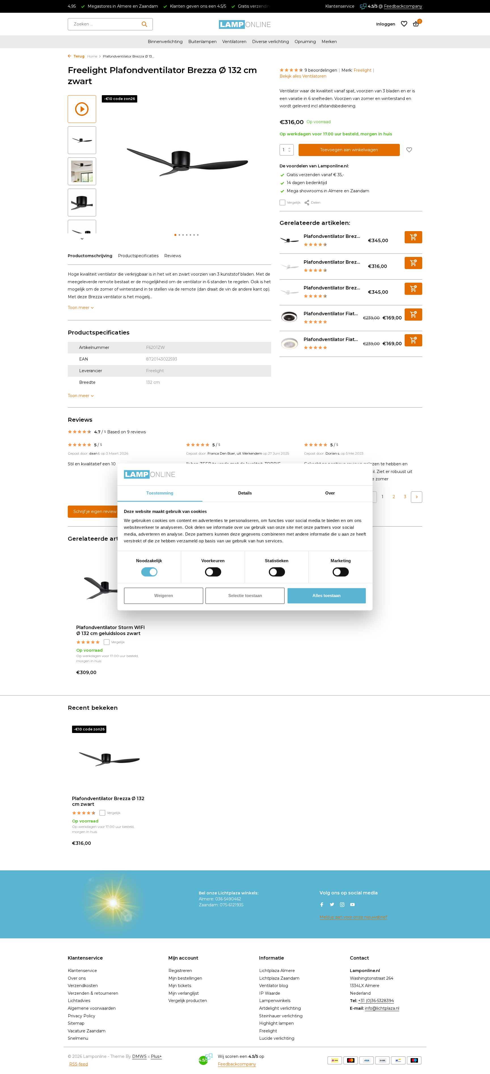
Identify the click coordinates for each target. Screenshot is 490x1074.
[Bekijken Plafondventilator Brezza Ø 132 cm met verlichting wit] (289, 292)
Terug (79, 56)
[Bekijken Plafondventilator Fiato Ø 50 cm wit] (289, 344)
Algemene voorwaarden (92, 1008)
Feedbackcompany (403, 6)
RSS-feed (78, 1064)
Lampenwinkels (274, 1000)
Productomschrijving (90, 255)
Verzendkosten (83, 985)
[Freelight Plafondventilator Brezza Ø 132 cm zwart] (109, 759)
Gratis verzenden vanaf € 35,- (315, 174)
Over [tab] (330, 493)
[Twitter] (332, 905)
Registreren (180, 970)
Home (92, 56)
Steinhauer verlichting (281, 1015)
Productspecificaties (138, 255)
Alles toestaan (326, 595)
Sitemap (76, 1023)
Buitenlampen (202, 41)
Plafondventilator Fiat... (331, 313)
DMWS (139, 1056)
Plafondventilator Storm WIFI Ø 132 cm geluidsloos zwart (110, 630)
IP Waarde (269, 993)
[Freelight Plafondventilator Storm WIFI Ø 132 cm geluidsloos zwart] (111, 589)
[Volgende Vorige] (416, 497)
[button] (175, 235)
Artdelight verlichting (280, 1008)
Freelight (362, 70)
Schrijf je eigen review (95, 511)
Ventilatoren (234, 41)
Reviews (172, 255)
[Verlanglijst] (404, 24)
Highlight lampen (276, 1023)
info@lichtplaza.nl (382, 1008)
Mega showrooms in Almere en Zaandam (328, 190)
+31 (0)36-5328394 (376, 1000)
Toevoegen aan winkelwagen (349, 149)
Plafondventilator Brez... (332, 236)
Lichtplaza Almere (277, 970)
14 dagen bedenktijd (307, 182)
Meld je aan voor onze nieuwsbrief (353, 917)
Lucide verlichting (276, 1038)
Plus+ (156, 1056)
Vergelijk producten (187, 1000)
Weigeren (163, 595)
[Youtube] (352, 905)
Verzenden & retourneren (93, 993)
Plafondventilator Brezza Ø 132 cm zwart (108, 801)
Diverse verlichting (270, 41)
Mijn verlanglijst (183, 993)
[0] (414, 24)
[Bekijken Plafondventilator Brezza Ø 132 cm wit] (289, 266)
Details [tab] (245, 493)
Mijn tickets (179, 985)
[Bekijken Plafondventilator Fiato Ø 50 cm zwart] (289, 318)
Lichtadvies (79, 1000)
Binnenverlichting (165, 41)
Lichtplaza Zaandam (279, 978)
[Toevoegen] (413, 237)
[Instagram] (342, 905)
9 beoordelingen (321, 70)
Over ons (77, 978)
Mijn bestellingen (185, 978)
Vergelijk (294, 202)
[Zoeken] (144, 24)
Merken (329, 41)
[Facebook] (322, 905)
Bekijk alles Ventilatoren (303, 76)
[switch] (213, 572)
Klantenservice (339, 6)
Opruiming (305, 41)
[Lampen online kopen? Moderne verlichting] (245, 24)
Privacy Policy (81, 1015)
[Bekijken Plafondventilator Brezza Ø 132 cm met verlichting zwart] (289, 241)
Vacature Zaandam (86, 1030)
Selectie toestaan (245, 595)
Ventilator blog (273, 985)
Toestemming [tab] (159, 493)
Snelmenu (78, 1038)
